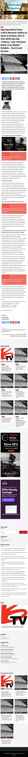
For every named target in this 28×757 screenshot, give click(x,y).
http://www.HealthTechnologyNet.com (9, 658)
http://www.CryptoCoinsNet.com (8, 662)
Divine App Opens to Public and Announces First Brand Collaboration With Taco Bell (14, 589)
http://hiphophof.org (7, 310)
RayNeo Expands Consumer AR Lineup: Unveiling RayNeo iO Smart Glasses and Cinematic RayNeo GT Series (20, 394)
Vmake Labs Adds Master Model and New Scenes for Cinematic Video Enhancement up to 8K (7, 420)
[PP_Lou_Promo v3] (14, 144)
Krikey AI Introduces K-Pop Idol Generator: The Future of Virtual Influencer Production (21, 367)
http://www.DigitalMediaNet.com (8, 654)
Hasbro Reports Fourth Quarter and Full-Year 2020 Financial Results (13, 330)
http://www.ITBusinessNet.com (8, 647)
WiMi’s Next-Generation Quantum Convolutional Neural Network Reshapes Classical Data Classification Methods (7, 394)
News (2, 27)
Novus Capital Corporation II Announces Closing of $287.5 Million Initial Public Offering (14, 334)
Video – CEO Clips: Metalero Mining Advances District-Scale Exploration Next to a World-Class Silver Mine (7, 368)
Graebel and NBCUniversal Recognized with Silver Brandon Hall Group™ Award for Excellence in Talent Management (13, 579)
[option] (14, 618)
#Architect (19, 111)
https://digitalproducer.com (7, 651)
